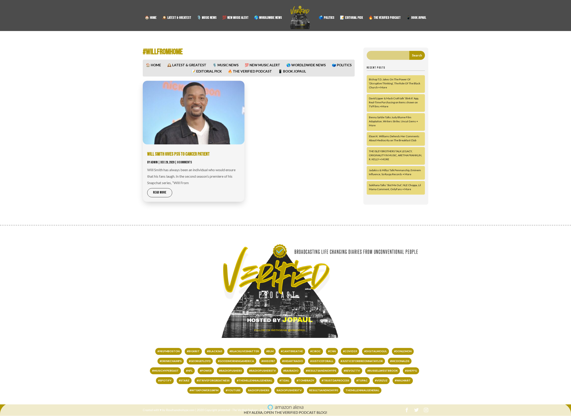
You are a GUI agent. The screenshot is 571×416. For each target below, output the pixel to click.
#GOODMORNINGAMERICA (236, 361)
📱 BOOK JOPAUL (416, 18)
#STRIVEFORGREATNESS (213, 380)
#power (206, 370)
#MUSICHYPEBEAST (165, 370)
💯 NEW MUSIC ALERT (235, 18)
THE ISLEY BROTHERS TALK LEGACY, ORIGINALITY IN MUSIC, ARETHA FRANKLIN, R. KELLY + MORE (395, 155)
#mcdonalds (399, 361)
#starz (184, 380)
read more (159, 192)
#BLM (269, 351)
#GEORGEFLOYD (200, 361)
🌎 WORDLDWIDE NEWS (268, 18)
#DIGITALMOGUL (375, 351)
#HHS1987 (268, 361)
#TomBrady (305, 380)
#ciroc (315, 351)
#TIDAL (284, 380)
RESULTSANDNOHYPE (323, 390)
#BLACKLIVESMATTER (244, 351)
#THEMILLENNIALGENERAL (254, 380)
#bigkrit (193, 351)
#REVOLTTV (352, 370)
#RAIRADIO (290, 370)
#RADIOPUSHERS (230, 370)
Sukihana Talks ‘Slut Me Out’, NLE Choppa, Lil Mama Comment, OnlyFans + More (395, 187)
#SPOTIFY (165, 380)
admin (154, 162)
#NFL (189, 370)
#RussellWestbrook (382, 370)
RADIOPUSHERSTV (289, 390)
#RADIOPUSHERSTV (262, 370)
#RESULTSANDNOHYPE (321, 370)
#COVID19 (350, 351)
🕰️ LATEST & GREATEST (176, 18)
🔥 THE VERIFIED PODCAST (384, 18)
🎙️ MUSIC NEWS (207, 18)
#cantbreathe (292, 351)
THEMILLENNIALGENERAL (362, 390)
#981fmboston (168, 351)
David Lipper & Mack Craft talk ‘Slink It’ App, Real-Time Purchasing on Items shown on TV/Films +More (394, 102)
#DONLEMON (403, 351)
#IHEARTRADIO (292, 361)
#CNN (332, 351)
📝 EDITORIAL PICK (351, 18)
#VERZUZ (381, 380)
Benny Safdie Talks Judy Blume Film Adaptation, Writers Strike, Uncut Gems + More (393, 121)
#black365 (214, 351)
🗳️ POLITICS (326, 18)
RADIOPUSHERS (258, 390)
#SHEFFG (411, 370)
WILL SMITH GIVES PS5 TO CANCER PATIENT (178, 154)
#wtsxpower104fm (204, 390)
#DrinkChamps (171, 361)
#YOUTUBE (233, 390)
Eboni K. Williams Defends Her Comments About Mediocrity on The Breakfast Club (394, 138)
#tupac (362, 380)
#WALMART (403, 380)
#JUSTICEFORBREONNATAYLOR (362, 361)
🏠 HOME (151, 18)
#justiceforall (321, 361)
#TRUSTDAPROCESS (335, 380)
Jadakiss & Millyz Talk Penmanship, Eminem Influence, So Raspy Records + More (395, 172)
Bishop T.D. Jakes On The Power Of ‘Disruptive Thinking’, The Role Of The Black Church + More (394, 83)
